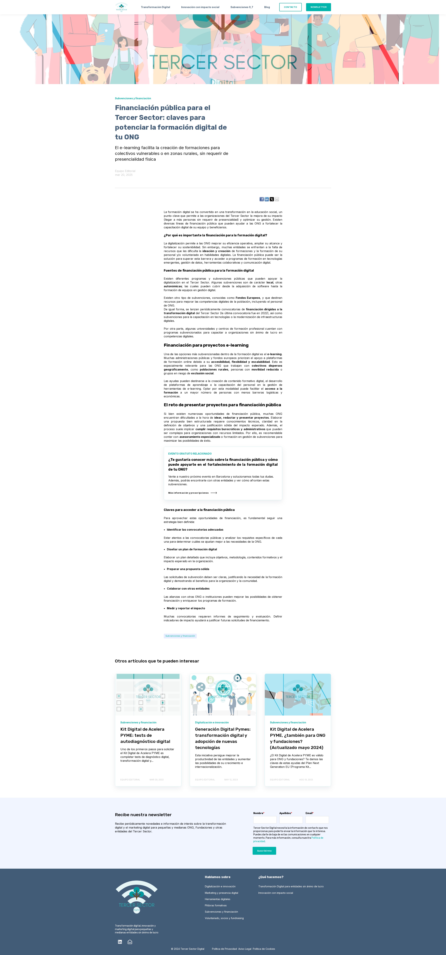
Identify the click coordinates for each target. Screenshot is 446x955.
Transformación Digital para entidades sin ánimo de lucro (291, 886)
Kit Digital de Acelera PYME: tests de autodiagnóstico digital (145, 735)
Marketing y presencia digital (221, 892)
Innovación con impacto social (275, 892)
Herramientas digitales (217, 899)
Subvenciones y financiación (180, 636)
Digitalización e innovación (220, 886)
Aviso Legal (244, 948)
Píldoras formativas (216, 905)
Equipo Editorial (125, 171)
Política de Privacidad (224, 948)
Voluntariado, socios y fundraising (224, 918)
